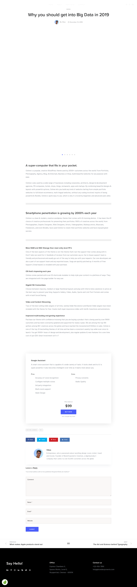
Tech (41, 430)
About (59, 4)
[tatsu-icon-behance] (133, 4)
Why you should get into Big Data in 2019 (68, 14)
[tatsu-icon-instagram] (129, 4)
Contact (81, 4)
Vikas (64, 22)
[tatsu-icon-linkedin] (19, 570)
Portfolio (70, 4)
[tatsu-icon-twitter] (26, 570)
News (68, 9)
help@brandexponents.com (103, 569)
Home (51, 4)
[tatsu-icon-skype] (23, 570)
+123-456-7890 (98, 566)
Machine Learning (31, 430)
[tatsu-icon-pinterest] (11, 570)
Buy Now (68, 412)
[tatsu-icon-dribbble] (126, 4)
